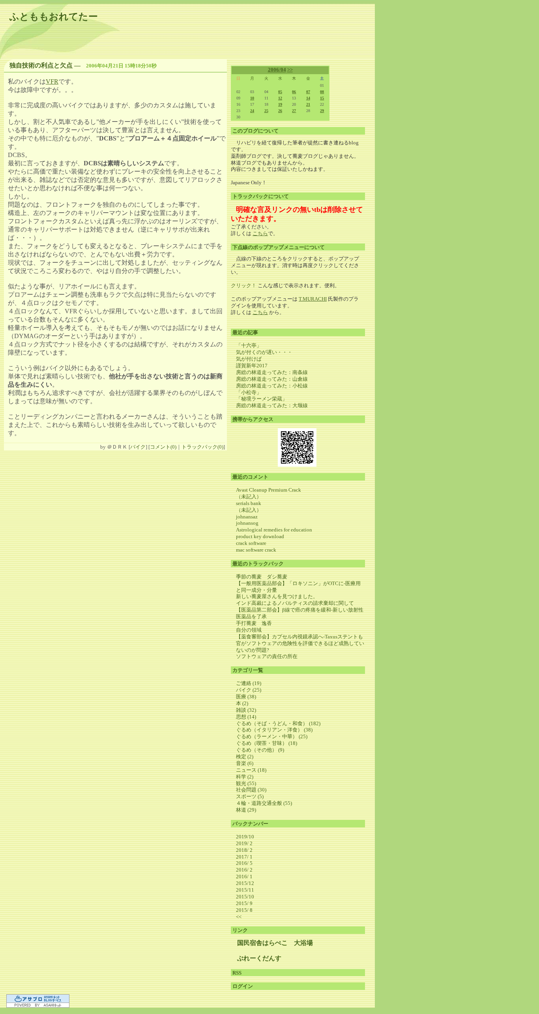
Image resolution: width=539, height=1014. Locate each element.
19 (280, 104)
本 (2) (242, 703)
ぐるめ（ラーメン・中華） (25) (271, 736)
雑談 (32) (246, 710)
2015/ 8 (244, 910)
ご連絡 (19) (248, 683)
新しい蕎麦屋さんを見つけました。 (277, 596)
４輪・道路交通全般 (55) (264, 803)
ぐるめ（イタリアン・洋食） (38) (274, 730)
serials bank (248, 503)
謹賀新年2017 (252, 366)
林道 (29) (246, 810)
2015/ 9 (244, 903)
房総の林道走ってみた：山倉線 (272, 379)
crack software (251, 543)
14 (308, 98)
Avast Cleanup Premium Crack (268, 490)
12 (280, 98)
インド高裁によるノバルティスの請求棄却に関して (295, 603)
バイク (138, 447)
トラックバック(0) (202, 447)
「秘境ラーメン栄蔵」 (261, 399)
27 (294, 111)
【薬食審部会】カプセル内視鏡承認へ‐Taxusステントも (299, 637)
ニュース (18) (251, 770)
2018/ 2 (244, 850)
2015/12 (245, 883)
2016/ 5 (244, 863)
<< (238, 917)
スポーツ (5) (250, 796)
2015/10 (245, 897)
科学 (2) (244, 777)
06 (294, 92)
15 (322, 98)
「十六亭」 (249, 345)
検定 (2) (244, 757)
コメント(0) (163, 447)
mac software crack (256, 550)
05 (280, 92)
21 (308, 104)
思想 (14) (246, 717)
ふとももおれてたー (53, 16)
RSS (236, 973)
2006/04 (277, 70)
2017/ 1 (244, 857)
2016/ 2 (244, 870)
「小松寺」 (249, 392)
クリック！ (243, 285)
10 (252, 98)
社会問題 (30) (251, 790)
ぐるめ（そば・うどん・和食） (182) (278, 723)
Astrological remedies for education (274, 530)
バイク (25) (248, 690)
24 (252, 111)
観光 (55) (246, 783)
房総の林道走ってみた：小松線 (272, 386)
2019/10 (245, 837)
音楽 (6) (244, 763)
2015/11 (245, 890)
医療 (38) (246, 697)
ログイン (242, 986)
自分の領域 (249, 630)
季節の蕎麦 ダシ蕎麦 (264, 577)
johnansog (247, 523)
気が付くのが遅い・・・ (264, 352)
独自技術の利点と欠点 (41, 65)
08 (322, 92)
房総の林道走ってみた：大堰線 (272, 405)
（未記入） (249, 497)
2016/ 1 (244, 876)
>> (290, 70)
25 (266, 111)
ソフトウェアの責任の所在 (267, 656)
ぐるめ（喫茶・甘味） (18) (266, 743)
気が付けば (249, 359)
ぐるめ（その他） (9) (260, 750)
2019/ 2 (244, 843)
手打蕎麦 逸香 (254, 623)
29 (322, 111)
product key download (260, 536)
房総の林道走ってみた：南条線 (272, 372)
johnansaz (247, 517)
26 (280, 111)
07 (308, 92)
